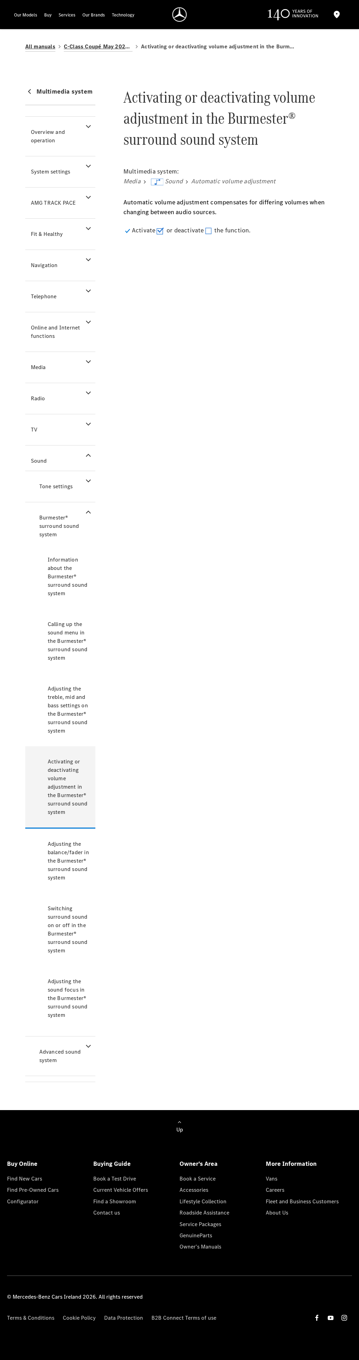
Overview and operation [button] (48, 136)
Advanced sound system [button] (60, 1056)
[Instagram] (344, 1317)
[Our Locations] (337, 14)
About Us (277, 1212)
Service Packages (200, 1224)
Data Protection (123, 1317)
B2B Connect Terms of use (183, 1317)
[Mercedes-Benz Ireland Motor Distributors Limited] (179, 14)
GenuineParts (196, 1235)
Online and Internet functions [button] (55, 332)
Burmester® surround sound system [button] (59, 526)
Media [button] (38, 367)
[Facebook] (317, 1317)
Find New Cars (24, 1178)
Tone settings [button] (56, 486)
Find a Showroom (114, 1201)
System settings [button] (50, 171)
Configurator (23, 1201)
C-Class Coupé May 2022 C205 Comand (98, 46)
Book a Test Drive (114, 1178)
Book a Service (198, 1178)
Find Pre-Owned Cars (33, 1190)
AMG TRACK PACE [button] (53, 202)
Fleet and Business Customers (302, 1201)
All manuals (40, 46)
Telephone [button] (44, 296)
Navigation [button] (44, 265)
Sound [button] (39, 460)
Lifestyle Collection (203, 1201)
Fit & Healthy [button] (47, 234)
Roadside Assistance (204, 1212)
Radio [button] (38, 398)
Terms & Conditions (30, 1317)
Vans (271, 1178)
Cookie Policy (79, 1317)
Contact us (106, 1212)
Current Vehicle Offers (120, 1190)
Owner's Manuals (200, 1246)
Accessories (194, 1190)
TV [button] (34, 429)
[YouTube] (330, 1317)
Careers (275, 1190)
